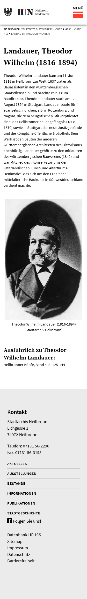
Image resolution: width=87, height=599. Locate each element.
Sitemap (14, 541)
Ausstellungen (21, 473)
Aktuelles (17, 463)
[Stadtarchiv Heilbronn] (27, 12)
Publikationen (21, 503)
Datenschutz (18, 554)
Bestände (16, 483)
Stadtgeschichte (50, 29)
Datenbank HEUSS (24, 535)
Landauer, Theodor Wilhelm (30, 33)
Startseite (28, 29)
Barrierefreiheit (21, 561)
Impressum (17, 548)
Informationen (21, 493)
